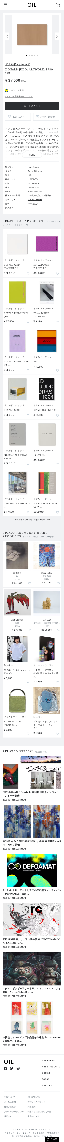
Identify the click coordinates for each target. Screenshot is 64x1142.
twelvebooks (33, 167)
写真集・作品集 (35, 199)
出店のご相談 (33, 1116)
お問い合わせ (10, 1107)
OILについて (9, 1097)
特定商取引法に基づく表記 (39, 1111)
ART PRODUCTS (51, 1066)
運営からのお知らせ (36, 1102)
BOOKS (46, 1079)
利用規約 (31, 1107)
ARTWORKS (48, 1060)
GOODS (46, 1073)
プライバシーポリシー (14, 1111)
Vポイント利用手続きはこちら (19, 96)
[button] (57, 36)
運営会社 (8, 1116)
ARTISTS (47, 1085)
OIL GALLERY (34, 1097)
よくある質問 (10, 1102)
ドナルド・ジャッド (17, 64)
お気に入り (19, 116)
